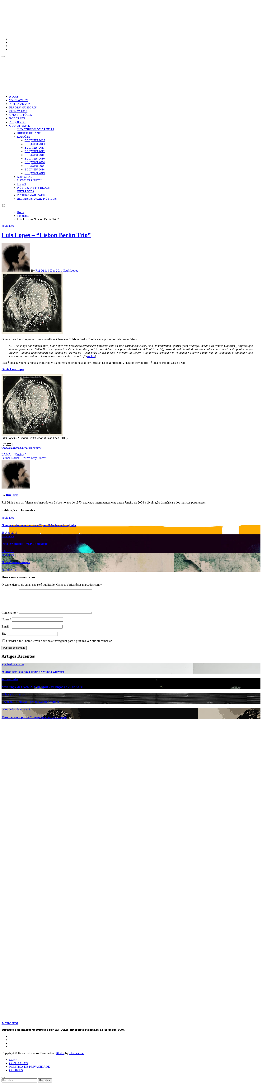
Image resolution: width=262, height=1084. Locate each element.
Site (4, 633)
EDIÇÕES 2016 (35, 169)
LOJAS (21, 184)
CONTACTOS (18, 1063)
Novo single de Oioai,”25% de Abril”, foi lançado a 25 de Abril (42, 687)
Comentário (10, 612)
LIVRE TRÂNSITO (29, 180)
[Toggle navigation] (3, 56)
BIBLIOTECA (18, 111)
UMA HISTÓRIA (20, 115)
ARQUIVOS (17, 122)
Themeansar (76, 1053)
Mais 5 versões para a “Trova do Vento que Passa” (34, 717)
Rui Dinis (41, 270)
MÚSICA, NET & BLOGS (33, 188)
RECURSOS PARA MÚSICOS (37, 199)
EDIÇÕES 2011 (34, 155)
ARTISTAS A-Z (19, 104)
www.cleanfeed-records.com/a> (22, 448)
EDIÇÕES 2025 (35, 140)
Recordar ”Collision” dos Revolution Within (30, 702)
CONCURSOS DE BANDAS (35, 129)
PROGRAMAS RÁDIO (32, 195)
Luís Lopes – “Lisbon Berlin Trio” (46, 235)
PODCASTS (17, 118)
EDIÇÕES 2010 (35, 158)
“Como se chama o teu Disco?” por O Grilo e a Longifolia (39, 525)
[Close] (3, 1077)
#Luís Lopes (70, 270)
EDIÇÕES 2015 (35, 173)
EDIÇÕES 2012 (35, 151)
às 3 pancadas (10, 679)
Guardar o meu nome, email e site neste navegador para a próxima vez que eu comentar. (59, 640)
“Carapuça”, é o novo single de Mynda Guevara (33, 671)
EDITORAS (24, 177)
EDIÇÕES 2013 (35, 148)
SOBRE (14, 1059)
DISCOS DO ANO (29, 133)
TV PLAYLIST (18, 100)
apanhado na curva (13, 664)
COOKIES (16, 1070)
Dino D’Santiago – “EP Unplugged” (25, 543)
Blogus (60, 1053)
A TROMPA (56, 15)
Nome (6, 619)
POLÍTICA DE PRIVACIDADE (29, 1066)
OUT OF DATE (19, 126)
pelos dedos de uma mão (16, 709)
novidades (8, 225)
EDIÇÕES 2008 (35, 166)
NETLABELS (25, 191)
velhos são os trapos (14, 694)
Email (6, 626)
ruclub (91, 356)
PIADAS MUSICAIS (23, 107)
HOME (13, 96)
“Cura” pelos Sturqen (16, 562)
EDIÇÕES (23, 137)
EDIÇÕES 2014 (35, 144)
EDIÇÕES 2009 (35, 162)
